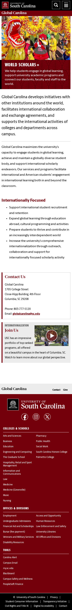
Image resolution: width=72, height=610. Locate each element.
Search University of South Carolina (56, 5)
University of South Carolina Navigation (66, 5)
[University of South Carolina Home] (18, 4)
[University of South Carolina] (36, 404)
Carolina (14, 13)
